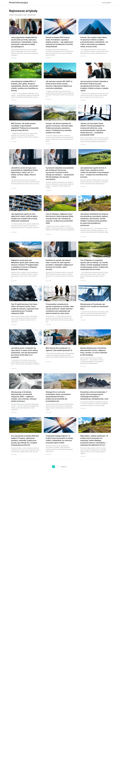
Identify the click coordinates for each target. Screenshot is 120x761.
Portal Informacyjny (18, 2)
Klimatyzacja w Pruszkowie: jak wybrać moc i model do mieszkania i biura (94, 306)
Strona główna (106, 2)
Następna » (64, 466)
